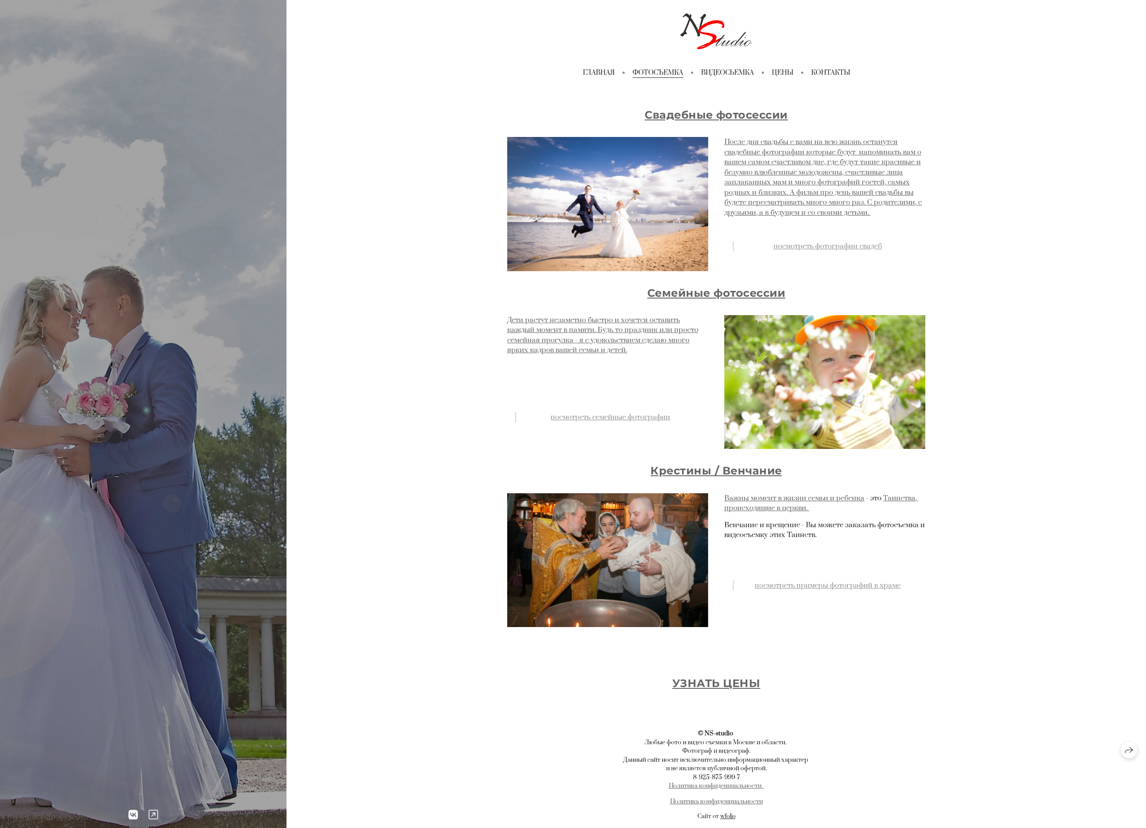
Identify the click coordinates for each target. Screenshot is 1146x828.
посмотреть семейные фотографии (610, 417)
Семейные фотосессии (716, 292)
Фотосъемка (658, 72)
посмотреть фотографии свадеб (828, 246)
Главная (599, 72)
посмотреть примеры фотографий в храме (828, 585)
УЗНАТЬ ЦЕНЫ (716, 683)
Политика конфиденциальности (716, 786)
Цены (782, 72)
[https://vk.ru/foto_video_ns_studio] (133, 815)
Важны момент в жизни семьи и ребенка (794, 498)
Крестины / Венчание (716, 470)
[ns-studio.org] (716, 31)
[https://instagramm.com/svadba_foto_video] (153, 815)
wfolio (727, 816)
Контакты (830, 72)
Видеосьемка (727, 72)
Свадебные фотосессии (716, 114)
